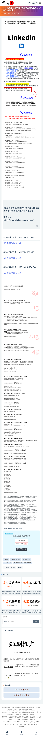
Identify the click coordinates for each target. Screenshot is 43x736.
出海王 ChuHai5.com (26, 724)
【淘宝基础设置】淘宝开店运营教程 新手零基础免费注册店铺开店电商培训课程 (31, 593)
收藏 (7, 567)
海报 (13, 567)
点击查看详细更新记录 (12, 243)
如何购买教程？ (21, 690)
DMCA (38, 722)
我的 (21, 734)
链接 (20, 567)
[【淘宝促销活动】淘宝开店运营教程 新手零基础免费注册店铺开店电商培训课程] (11, 583)
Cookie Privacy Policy (28, 722)
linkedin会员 (7, 562)
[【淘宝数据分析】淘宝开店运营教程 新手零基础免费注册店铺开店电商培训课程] (11, 602)
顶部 (36, 734)
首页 (7, 734)
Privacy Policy (16, 722)
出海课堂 (4, 13)
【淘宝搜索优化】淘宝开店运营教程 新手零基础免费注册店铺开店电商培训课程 (31, 612)
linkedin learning (15, 559)
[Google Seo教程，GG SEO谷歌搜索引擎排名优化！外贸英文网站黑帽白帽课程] (9, 667)
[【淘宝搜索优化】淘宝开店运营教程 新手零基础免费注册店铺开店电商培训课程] (32, 602)
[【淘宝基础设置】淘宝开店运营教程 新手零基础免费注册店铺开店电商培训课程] (32, 583)
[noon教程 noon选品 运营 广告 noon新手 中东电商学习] (9, 676)
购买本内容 (22, 549)
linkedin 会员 (26, 559)
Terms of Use (7, 722)
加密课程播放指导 (22, 695)
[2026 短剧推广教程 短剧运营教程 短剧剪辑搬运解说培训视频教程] (22, 646)
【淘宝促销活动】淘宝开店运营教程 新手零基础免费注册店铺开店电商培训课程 (11, 593)
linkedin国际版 (18, 562)
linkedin (6, 559)
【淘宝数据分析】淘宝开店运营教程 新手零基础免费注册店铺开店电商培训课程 (11, 612)
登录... (6, 621)
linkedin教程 (27, 562)
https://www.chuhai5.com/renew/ (19, 220)
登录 (35, 3)
